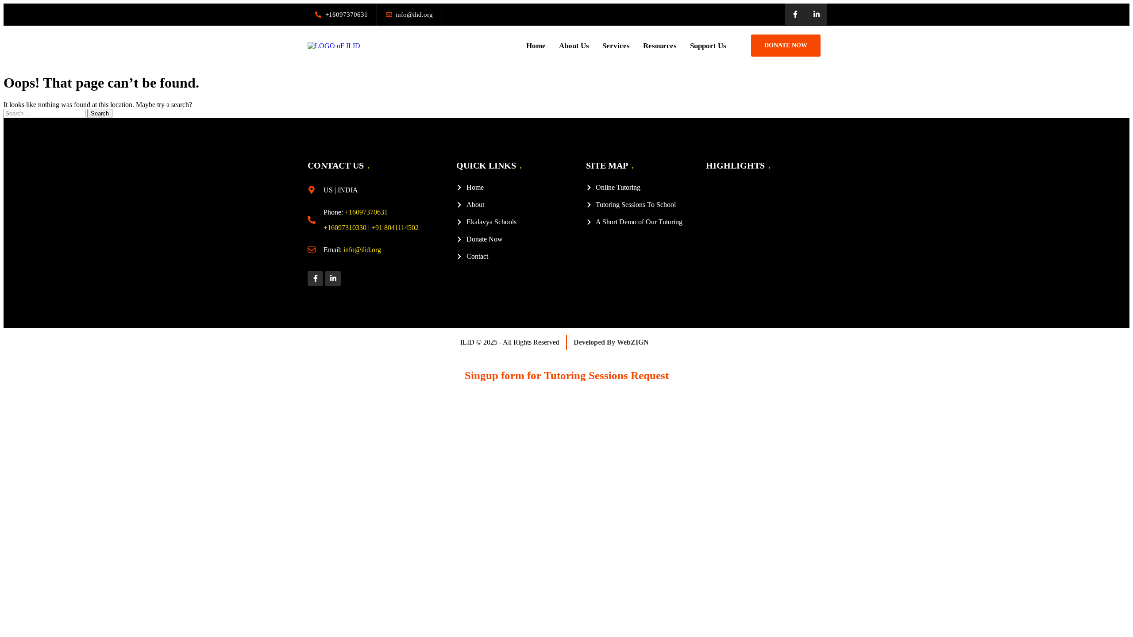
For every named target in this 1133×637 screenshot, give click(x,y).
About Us (574, 46)
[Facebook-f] (795, 14)
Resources (660, 46)
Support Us (708, 46)
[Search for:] (45, 113)
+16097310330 (345, 227)
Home (536, 46)
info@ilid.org (362, 249)
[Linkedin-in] (816, 14)
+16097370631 (366, 212)
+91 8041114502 (395, 227)
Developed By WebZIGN (611, 342)
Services (616, 46)
